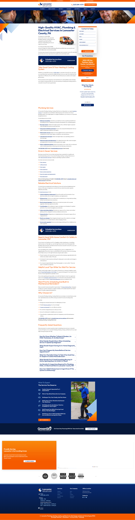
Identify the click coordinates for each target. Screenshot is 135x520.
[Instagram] (84, 497)
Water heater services (45, 132)
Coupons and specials (44, 307)
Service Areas (30, 461)
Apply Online (92, 428)
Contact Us (72, 497)
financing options (47, 305)
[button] (39, 476)
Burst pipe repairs (44, 124)
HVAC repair (56, 72)
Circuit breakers (43, 206)
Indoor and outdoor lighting (46, 210)
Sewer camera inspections (45, 171)
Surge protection (44, 214)
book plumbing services (57, 148)
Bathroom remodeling (45, 120)
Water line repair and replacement (48, 140)
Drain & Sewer (59, 492)
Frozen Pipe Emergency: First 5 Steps (49, 272)
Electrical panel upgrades (46, 202)
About (71, 491)
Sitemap (81, 517)
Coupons (71, 494)
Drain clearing (43, 162)
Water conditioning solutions (46, 144)
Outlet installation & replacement (48, 194)
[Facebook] (83, 497)
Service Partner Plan (66, 287)
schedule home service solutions (59, 318)
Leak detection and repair (46, 136)
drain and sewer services (46, 157)
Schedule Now (71, 60)
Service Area (72, 496)
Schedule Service (91, 4)
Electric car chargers (45, 218)
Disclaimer (66, 517)
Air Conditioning (60, 496)
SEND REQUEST (88, 51)
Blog (71, 492)
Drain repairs (43, 167)
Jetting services (43, 164)
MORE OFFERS (88, 80)
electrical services (44, 192)
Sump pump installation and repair (48, 128)
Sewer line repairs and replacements (47, 174)
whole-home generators (55, 279)
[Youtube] (86, 497)
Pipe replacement (44, 176)
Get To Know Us (44, 420)
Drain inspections (43, 169)
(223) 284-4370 (78, 4)
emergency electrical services (50, 277)
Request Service (88, 65)
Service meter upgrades (45, 222)
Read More (88, 105)
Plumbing (58, 491)
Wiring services (43, 198)
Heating (58, 494)
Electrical (59, 497)
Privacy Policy (74, 517)
